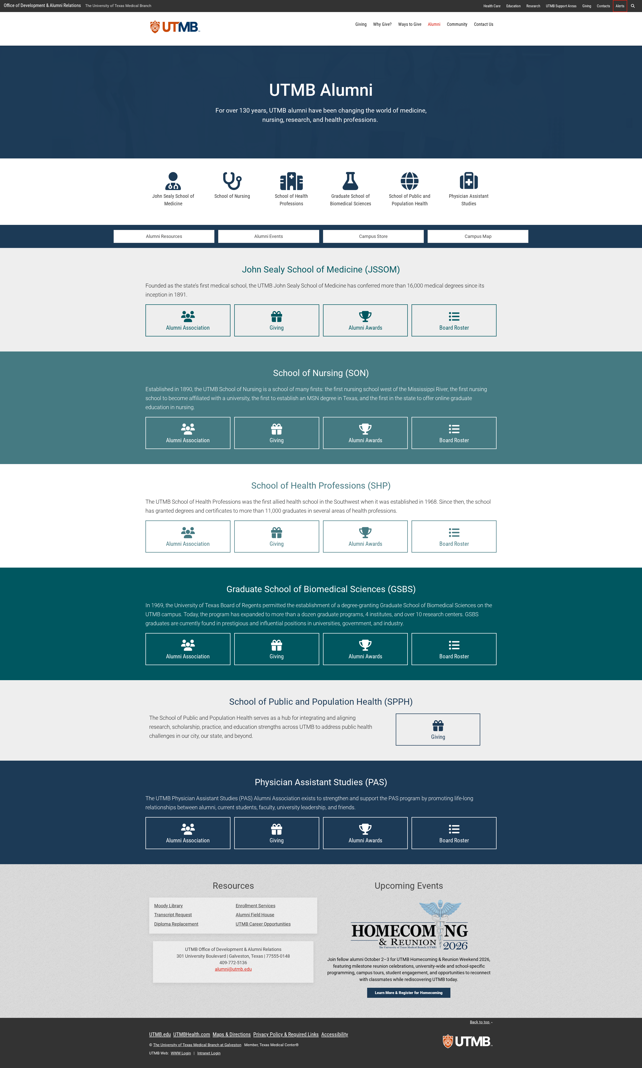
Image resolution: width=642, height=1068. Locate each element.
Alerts (620, 6)
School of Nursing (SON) (321, 373)
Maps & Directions (232, 1034)
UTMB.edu (160, 1034)
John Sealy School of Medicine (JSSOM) (321, 269)
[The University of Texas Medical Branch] (175, 29)
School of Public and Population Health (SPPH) (321, 701)
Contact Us (483, 24)
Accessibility (334, 1034)
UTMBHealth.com (191, 1034)
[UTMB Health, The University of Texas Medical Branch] (468, 1043)
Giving (586, 6)
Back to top (480, 1022)
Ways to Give (409, 24)
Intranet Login (208, 1053)
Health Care (492, 6)
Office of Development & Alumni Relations (42, 5)
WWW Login (181, 1053)
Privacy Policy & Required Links (286, 1034)
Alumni (434, 24)
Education (513, 6)
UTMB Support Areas (561, 6)
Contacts (603, 6)
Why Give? (382, 24)
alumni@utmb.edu (233, 969)
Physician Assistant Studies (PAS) (321, 782)
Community (457, 24)
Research (533, 6)
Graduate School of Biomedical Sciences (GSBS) (321, 589)
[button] (632, 6)
